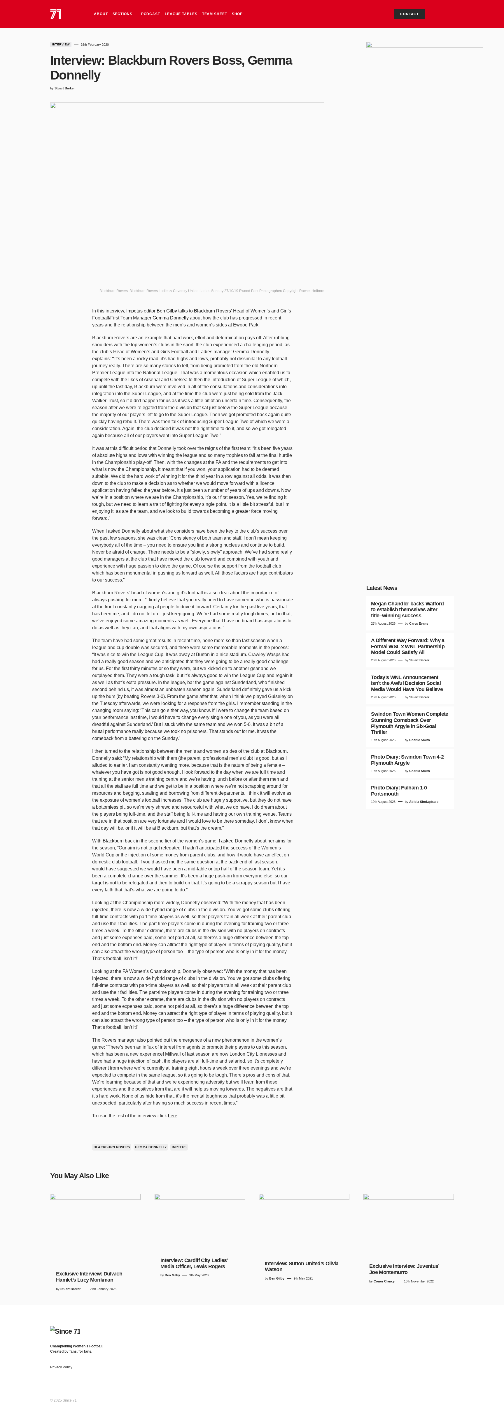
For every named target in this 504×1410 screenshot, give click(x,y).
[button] (448, 14)
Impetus (134, 310)
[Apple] (451, 1334)
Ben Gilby (167, 310)
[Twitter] (417, 1334)
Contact (409, 14)
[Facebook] (405, 1334)
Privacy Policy (61, 1373)
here (172, 1115)
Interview (61, 44)
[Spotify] (440, 1334)
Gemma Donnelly (171, 317)
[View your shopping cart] (438, 14)
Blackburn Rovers (212, 310)
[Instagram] (428, 1334)
